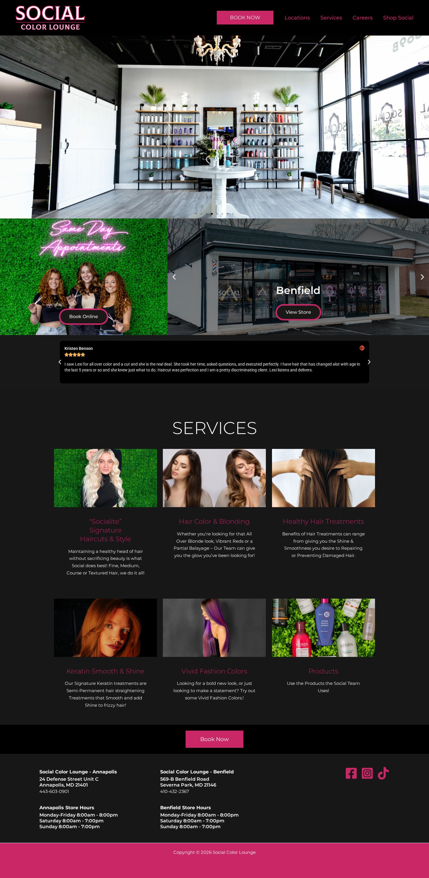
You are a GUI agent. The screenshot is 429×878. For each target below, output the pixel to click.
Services (331, 18)
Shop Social (398, 18)
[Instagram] (367, 773)
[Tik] (383, 773)
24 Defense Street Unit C (68, 779)
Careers (363, 18)
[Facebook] (351, 773)
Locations (297, 18)
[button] (6, 127)
